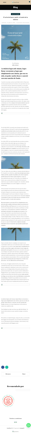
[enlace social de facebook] (2, 367)
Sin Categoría (15, 14)
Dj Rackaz (4, 22)
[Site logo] (15, 2)
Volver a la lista (15, 374)
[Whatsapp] (28, 425)
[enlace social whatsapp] (6, 367)
